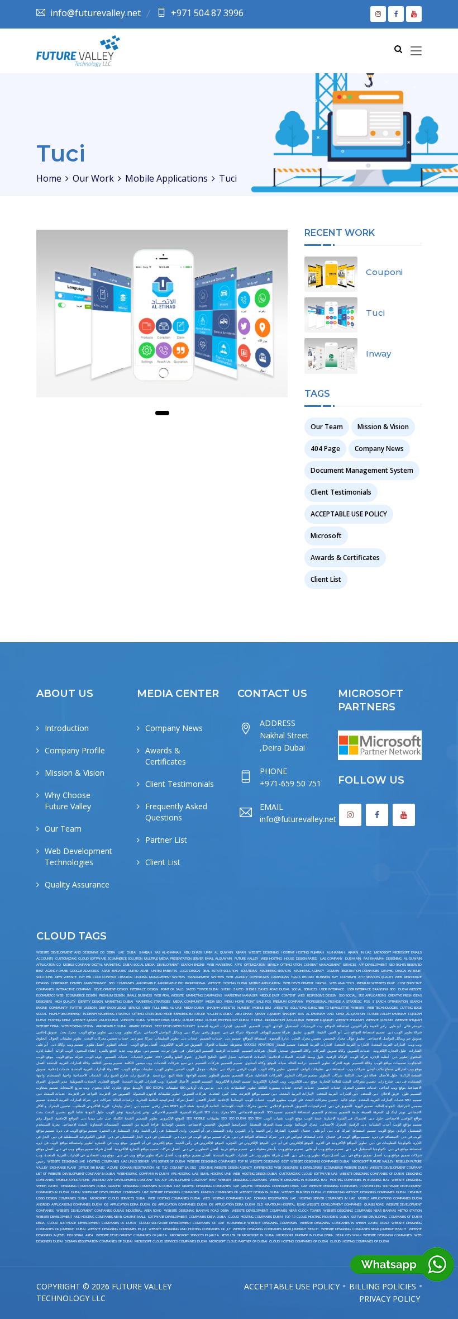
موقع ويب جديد (130, 1050)
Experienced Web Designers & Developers (288, 1167)
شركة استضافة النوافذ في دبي (254, 1137)
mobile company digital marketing (92, 964)
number (243, 1007)
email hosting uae (216, 1173)
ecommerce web (50, 995)
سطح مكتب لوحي (380, 1069)
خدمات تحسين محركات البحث (106, 1038)
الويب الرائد (64, 1050)
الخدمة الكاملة (123, 1118)
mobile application (264, 983)
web (301, 995)
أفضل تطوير (95, 1044)
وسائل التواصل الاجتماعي (163, 1032)
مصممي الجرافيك (409, 1106)
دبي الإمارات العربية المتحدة (338, 1094)
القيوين (309, 1032)
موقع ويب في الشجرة (111, 1143)
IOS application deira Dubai (127, 1204)
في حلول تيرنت (172, 1050)
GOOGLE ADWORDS (258, 1044)
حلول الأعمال (388, 1075)
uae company (331, 958)
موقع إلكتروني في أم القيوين (151, 1143)
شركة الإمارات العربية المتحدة (68, 1100)
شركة (346, 1130)
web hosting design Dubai (255, 1173)
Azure (112, 1167)
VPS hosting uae (184, 1173)
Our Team (327, 426)
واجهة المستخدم (58, 1075)
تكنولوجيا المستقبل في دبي (365, 1149)
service (134, 1007)
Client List (326, 579)
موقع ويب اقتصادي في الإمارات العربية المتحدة (79, 1155)
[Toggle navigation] (416, 51)
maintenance (95, 983)
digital (321, 983)
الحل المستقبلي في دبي (125, 1137)
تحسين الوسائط (173, 1124)
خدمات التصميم (211, 1038)
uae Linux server (135, 1161)
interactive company (74, 989)
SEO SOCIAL (155, 1087)
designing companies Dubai (83, 1186)
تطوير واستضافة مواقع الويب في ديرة (64, 1143)
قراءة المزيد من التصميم (140, 1124)
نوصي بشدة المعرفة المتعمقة (271, 1124)
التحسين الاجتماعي (202, 1124)
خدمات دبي (189, 1038)
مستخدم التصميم (324, 1112)
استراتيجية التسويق (232, 1124)
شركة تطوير (132, 1032)
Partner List (166, 839)
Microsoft (326, 535)
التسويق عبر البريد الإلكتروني (181, 1044)
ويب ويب (415, 1044)
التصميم (254, 1026)
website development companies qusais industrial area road (109, 1210)
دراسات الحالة (123, 1100)
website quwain (379, 1020)
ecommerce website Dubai (346, 1167)
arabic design (140, 1026)
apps (238, 964)
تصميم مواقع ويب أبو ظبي (325, 1149)
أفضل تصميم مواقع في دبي (361, 1155)
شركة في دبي (233, 1032)
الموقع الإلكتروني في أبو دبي (292, 1143)
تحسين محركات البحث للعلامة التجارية (347, 1081)
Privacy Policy (389, 1298)
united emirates (164, 971)
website (357, 1007)
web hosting (271, 958)
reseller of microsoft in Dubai (248, 1235)
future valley (246, 958)
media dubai (194, 1007)
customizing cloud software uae (308, 1173)
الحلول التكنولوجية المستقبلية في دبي (78, 1137)
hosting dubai (234, 983)
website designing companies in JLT (117, 1229)
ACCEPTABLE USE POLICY (349, 514)
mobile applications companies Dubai (390, 1198)
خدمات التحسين (329, 1087)
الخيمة (321, 1032)
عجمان (306, 1130)
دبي (330, 1130)
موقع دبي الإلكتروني (302, 1081)
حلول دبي (376, 1118)
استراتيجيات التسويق (310, 1106)
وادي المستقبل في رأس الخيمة (164, 1130)
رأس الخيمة (264, 1130)
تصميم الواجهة (196, 1075)
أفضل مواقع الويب (144, 1044)
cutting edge (411, 1007)
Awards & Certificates (345, 557)
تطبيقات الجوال (216, 1044)
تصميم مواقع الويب (407, 1124)
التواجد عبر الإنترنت (82, 1094)
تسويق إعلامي (46, 1032)
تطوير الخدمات (142, 1057)
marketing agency (309, 971)
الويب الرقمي (246, 1069)
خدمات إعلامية (58, 1069)
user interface (331, 989)
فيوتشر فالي (413, 1026)
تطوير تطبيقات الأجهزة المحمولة (156, 1094)
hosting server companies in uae (327, 1198)
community (58, 1007)
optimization (254, 964)
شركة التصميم (242, 1075)
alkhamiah (336, 952)
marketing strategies (153, 1001)
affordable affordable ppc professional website (178, 983)
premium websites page (376, 983)
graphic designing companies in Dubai (140, 1186)
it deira (257, 1020)
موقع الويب (293, 1118)
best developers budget (175, 1026)
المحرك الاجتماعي (333, 1124)
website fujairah (319, 1020)
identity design (90, 1001)
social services (304, 989)
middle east (269, 995)
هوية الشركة (341, 1063)
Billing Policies (382, 1286)
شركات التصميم (253, 1050)
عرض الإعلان (390, 1094)
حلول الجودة (94, 1112)
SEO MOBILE (196, 1118)
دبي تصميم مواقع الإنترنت (258, 1094)
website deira (47, 1026)
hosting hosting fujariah (303, 952)
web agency (236, 977)
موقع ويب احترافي (408, 1069)
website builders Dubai (301, 1192)
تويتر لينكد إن (395, 1112)
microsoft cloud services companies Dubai (171, 1241)
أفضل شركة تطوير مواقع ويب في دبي (145, 1155)
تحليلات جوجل (207, 1069)
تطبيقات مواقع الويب (137, 1069)
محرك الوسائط (306, 1124)
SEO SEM (254, 1118)
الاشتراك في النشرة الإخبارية (345, 1118)
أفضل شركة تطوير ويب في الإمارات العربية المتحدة (251, 1155)
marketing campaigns (204, 995)
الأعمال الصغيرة (177, 1081)
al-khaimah (315, 1014)
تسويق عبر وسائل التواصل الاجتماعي (395, 1038)
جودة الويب (94, 1057)
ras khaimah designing (383, 958)
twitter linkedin (83, 1007)
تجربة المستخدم (48, 1124)
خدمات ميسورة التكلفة (274, 1087)
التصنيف (240, 1026)
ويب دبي (114, 1032)
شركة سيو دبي (141, 1038)
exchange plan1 (63, 1167)
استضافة (358, 1130)
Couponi (384, 272)
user (146, 1007)
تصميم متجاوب (47, 1087)
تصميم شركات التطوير (300, 1075)
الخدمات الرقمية (227, 1050)
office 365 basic (92, 1167)
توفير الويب (114, 1112)
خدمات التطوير (117, 1044)
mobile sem (261, 1007)
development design (111, 989)
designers (44, 1001)
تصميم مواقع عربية (234, 1149)
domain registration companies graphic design (366, 971)
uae (121, 952)
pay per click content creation (105, 977)
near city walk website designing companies (374, 1235)
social (41, 1014)
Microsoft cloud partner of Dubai (238, 1241)
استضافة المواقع (337, 1026)
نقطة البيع (176, 1075)
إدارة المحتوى (279, 1038)
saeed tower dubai (202, 989)
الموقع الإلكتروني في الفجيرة (247, 1143)
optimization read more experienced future (168, 1014)
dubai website (410, 989)
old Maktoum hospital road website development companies (309, 1204)
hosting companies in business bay (359, 1180)
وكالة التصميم (362, 1063)
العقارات (415, 1050)
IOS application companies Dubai (179, 1204)
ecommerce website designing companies (262, 1223)
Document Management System (362, 470)
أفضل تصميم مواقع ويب (193, 1155)
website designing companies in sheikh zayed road (344, 1223)
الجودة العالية (385, 1106)
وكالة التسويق (300, 1050)
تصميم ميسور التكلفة (107, 1063)
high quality (65, 1001)
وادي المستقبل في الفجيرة (119, 1130)
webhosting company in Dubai (143, 1173)
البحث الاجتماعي (75, 1124)
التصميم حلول (412, 1094)
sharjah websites (221, 1007)
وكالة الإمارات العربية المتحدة (68, 1063)
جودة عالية (348, 1100)
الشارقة (280, 1130)
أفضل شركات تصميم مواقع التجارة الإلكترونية (147, 1149)
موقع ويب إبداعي (392, 1087)
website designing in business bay (298, 1180)
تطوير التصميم (319, 1063)
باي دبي (223, 1087)
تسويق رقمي (211, 1032)
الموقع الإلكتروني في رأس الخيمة (199, 1143)
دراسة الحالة (297, 1063)
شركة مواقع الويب (69, 1057)
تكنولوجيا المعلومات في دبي (390, 1143)
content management (322, 964)
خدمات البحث (304, 1087)
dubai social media (139, 964)
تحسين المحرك (59, 1106)
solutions (249, 971)
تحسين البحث (55, 1112)
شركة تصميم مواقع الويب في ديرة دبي (202, 1137)
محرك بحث (68, 1032)
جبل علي (104, 1118)
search (416, 1001)
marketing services (276, 971)
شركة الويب (359, 1057)
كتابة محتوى (101, 1087)
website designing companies (211, 1161)
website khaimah (350, 1020)
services (349, 964)
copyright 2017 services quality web (371, 977)
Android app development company (122, 1180)
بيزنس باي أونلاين (200, 1087)
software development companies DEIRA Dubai (187, 1216)
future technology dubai (227, 1020)
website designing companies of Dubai (372, 1173)
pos (367, 1001)
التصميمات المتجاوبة (105, 1124)
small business (139, 995)
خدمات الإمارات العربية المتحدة (381, 1100)
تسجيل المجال (277, 1050)
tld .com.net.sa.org (179, 1167)
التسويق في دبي (340, 1106)
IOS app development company (181, 1180)
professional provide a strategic (334, 1001)
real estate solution (220, 971)
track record (302, 977)
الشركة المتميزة (191, 1112)
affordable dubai (111, 1026)
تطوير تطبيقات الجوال (65, 1038)
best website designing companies (238, 1180)
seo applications (372, 995)
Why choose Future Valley (68, 801)
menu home (234, 1001)
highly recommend (64, 1014)
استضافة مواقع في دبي (405, 1149)
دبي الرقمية (357, 1124)
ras (301, 1014)
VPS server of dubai (168, 1161)
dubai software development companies (105, 1192)
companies (125, 983)
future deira (193, 1020)
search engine (192, 964)
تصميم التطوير (219, 1075)
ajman (241, 952)
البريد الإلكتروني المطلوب (91, 1106)
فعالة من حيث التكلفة (360, 1075)
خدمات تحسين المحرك (360, 1087)
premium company (288, 1001)
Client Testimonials (341, 492)
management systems (206, 977)
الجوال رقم (44, 1118)
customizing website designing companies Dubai (364, 1192)
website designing (264, 952)
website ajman (85, 1020)
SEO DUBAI (237, 1118)
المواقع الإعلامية (67, 1118)
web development (298, 983)
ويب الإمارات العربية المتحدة (143, 1081)
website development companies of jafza (132, 1235)
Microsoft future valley (373, 1161)
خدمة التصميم (349, 1112)
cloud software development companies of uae (181, 1223)
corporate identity (66, 983)
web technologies (382, 1007)
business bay (327, 977)
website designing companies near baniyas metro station (372, 1210)
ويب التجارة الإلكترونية (269, 1081)
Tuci (375, 312)
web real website (169, 995)
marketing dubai (119, 1001)
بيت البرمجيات (311, 1026)
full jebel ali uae (167, 1007)
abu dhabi (193, 952)
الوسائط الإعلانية (230, 1100)
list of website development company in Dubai (75, 1173)
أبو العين (334, 1032)
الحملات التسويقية (83, 1081)
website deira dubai (163, 1020)
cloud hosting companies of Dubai (298, 1241)
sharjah (145, 952)
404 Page (325, 448)
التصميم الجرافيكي (200, 1050)
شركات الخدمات (166, 1063)
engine (41, 1007)
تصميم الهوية (364, 1106)
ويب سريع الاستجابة (74, 1087)
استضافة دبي (335, 1069)
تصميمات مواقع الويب (390, 1063)
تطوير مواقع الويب (92, 1032)
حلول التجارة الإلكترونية (390, 1050)
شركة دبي (191, 1032)
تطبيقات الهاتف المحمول (305, 1069)
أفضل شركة (185, 1100)
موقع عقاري (121, 1087)
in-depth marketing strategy (106, 1014)
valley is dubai (219, 1014)
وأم (251, 1130)
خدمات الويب (255, 1100)
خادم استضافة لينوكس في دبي (301, 1137)
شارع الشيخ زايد (115, 1075)
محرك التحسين (334, 1038)
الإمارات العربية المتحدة (215, 1026)
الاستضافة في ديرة (385, 1137)
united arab (138, 971)
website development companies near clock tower (276, 1210)
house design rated (300, 958)
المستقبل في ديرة (158, 1137)
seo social (347, 995)
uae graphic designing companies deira (266, 1186)
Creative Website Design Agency (225, 1167)
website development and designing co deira (75, 952)
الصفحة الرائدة (411, 1075)
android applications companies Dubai (69, 1204)
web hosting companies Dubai (174, 1198)
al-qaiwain (355, 1014)
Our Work (93, 178)
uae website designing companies (329, 1186)
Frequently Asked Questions (176, 812)
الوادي (278, 1026)
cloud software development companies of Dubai (91, 1223)
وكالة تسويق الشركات (329, 1050)
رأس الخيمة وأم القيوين (369, 1026)
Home (48, 178)
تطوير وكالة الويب (272, 1069)
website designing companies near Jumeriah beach (275, 1229)
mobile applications (73, 1180)
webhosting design (77, 1026)
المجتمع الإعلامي (281, 1106)
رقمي (156, 1106)
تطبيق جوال (356, 1038)
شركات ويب (356, 1069)
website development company (396, 1167)
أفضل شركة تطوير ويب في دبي (315, 1155)
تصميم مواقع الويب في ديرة (76, 1130)
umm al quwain (218, 952)
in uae (366, 952)
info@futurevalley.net (95, 13)
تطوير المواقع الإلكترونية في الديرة (341, 1143)
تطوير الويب (164, 1069)
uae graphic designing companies (202, 1186)
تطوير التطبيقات (167, 1038)
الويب (267, 1026)
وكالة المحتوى (255, 1063)
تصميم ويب (75, 1044)
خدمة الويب (313, 1118)
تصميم (371, 1130)
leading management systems (160, 977)
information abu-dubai (284, 1020)
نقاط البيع (75, 1112)
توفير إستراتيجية (137, 1112)
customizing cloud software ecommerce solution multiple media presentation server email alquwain (143, 958)
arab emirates (114, 971)
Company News (379, 448)
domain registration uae (275, 1198)
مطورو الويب (276, 1100)
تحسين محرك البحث (306, 1038)
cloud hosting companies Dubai (255, 1216)
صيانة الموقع (276, 1063)
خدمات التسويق (358, 1050)
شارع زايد (385, 1081)
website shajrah (408, 1020)
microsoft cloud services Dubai (117, 1198)
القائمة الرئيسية (208, 1106)
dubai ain (353, 958)
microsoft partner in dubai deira (304, 1235)
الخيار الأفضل (206, 1100)
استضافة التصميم (297, 1112)
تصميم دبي (233, 1038)
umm (340, 1014)
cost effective (410, 983)
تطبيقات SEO (217, 1118)
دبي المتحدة (370, 1094)
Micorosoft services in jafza (194, 1235)
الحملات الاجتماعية (252, 1057)
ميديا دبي (88, 1118)
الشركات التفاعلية (268, 1075)
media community (188, 1001)
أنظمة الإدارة (379, 1057)
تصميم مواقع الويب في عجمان (348, 1137)
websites (281, 1007)
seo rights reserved (405, 964)
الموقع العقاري (109, 1081)
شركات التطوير (330, 1075)
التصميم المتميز (202, 1081)
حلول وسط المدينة (309, 1057)
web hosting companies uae (227, 1198)
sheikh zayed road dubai (267, 989)
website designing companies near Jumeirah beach (364, 1229)
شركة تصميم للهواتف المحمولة (268, 1032)
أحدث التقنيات (380, 1124)
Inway (378, 353)
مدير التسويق (57, 1081)
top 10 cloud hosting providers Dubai (317, 1216)
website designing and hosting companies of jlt (189, 1229)
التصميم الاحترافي (165, 1112)
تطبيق (297, 1032)
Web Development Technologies (78, 856)
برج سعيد (159, 1075)
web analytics (342, 983)
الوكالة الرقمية (336, 1057)
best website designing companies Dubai (315, 1161)
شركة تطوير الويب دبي (405, 1032)
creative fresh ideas (405, 995)
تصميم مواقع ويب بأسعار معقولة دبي (276, 1149)
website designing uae (66, 1161)
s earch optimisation (390, 1001)
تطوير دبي (400, 1057)
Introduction (67, 728)
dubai (131, 952)
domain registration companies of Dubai (98, 1241)
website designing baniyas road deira (196, 1210)
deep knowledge (112, 1007)
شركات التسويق (195, 1094)
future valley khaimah (387, 1014)
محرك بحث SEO (224, 1112)
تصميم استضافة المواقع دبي (364, 1032)
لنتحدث (214, 1094)
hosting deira (59, 1020)
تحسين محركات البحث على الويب (313, 1100)
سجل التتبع (228, 1057)
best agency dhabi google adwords (67, 971)
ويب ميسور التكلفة (138, 1063)
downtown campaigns (269, 977)
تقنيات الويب (273, 1118)
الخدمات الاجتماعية (87, 1075)
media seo (214, 1001)
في (337, 1130)
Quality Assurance (77, 884)
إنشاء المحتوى (85, 1050)
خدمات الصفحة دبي (50, 1094)
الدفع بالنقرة (108, 1050)
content (288, 995)
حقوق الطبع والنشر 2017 (173, 1057)
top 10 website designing (258, 1161)
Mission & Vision (383, 426)
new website (66, 977)
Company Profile (75, 750)
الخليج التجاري (206, 1057)
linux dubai (108, 1020)
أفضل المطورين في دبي (200, 1149)
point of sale (172, 989)
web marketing (219, 964)
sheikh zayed (232, 989)
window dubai (133, 1020)
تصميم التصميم (231, 1063)
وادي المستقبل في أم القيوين (211, 1130)
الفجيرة (293, 1130)
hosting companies (102, 1161)
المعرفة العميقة (372, 1112)
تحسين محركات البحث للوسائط (244, 1106)
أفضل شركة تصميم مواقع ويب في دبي (84, 1149)
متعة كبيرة (229, 1094)
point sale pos (258, 1001)
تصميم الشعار (285, 1044)
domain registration (137, 1167)
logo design (190, 971)
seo (112, 983)
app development (373, 964)
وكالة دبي (58, 1044)
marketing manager (241, 995)
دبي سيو (187, 1063)
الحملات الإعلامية (281, 1057)
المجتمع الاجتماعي (251, 1112)
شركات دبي (101, 1100)
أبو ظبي (395, 1026)
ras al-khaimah (168, 952)
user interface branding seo (371, 989)
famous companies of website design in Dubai (240, 1192)
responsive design (321, 995)
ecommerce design (81, 995)
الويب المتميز (184, 1069)
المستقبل (292, 1026)
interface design (144, 989)
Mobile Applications (166, 178)
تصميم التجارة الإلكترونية (233, 1081)
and (330, 1014)
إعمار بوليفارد (122, 1106)
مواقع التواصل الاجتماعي (403, 1118)
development (168, 964)
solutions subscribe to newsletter (320, 1007)
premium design (112, 995)
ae (158, 1167)
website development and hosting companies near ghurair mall (91, 1216)
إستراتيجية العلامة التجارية (155, 1100)
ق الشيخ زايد (140, 1075)
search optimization (285, 964)
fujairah (273, 1014)
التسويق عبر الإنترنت (114, 1094)
